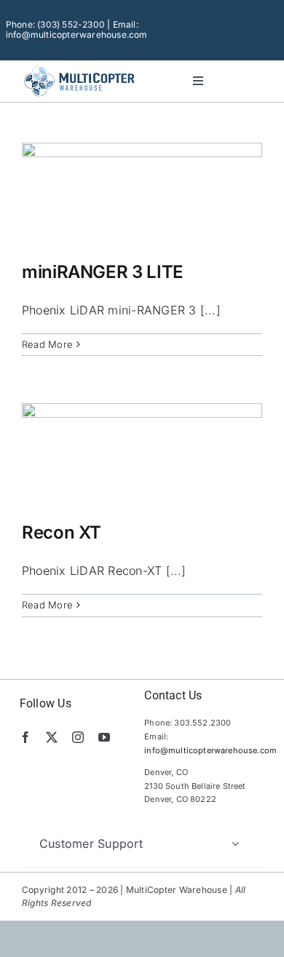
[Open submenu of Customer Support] (235, 843)
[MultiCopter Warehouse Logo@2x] (79, 67)
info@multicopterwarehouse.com (210, 750)
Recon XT (61, 532)
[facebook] (25, 737)
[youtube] (104, 737)
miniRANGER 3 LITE (103, 271)
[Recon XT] (142, 452)
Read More (47, 344)
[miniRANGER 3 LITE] (142, 191)
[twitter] (52, 737)
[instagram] (78, 737)
